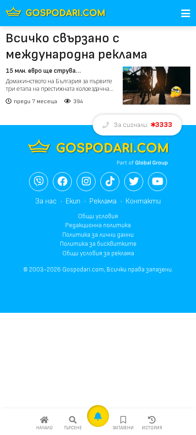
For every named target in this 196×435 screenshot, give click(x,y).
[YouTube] (157, 181)
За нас (46, 201)
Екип (73, 201)
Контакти (143, 201)
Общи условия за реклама (98, 253)
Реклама (103, 201)
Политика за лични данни (98, 235)
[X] (133, 181)
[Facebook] (62, 181)
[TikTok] (109, 181)
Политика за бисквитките (98, 244)
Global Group (151, 162)
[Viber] (38, 181)
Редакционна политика (98, 225)
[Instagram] (86, 181)
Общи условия (98, 216)
